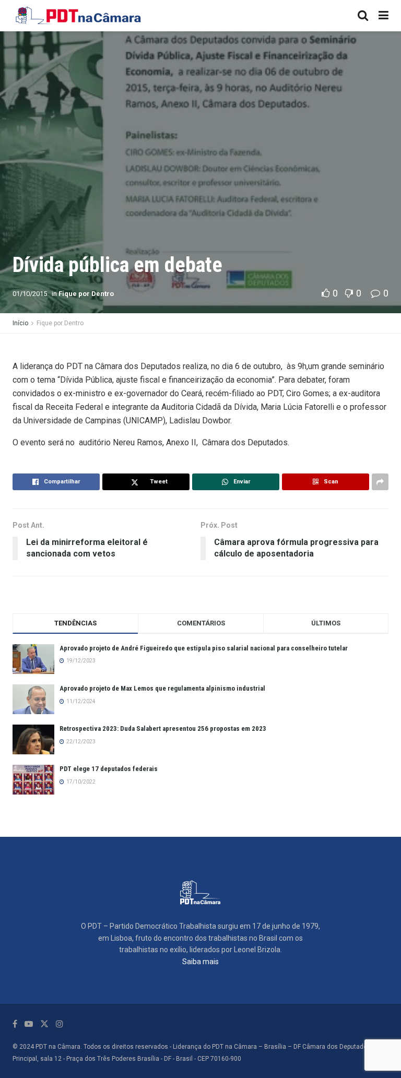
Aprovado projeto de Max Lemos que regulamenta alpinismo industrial (162, 688)
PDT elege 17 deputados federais (109, 769)
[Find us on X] (44, 1024)
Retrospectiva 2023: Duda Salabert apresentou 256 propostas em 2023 (163, 728)
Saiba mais (200, 961)
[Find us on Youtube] (29, 1024)
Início (20, 323)
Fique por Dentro (86, 294)
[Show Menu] (383, 15)
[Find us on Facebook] (15, 1024)
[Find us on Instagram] (59, 1024)
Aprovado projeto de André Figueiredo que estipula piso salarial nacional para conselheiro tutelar (204, 648)
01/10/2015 (30, 294)
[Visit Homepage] (79, 15)
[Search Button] (363, 15)
